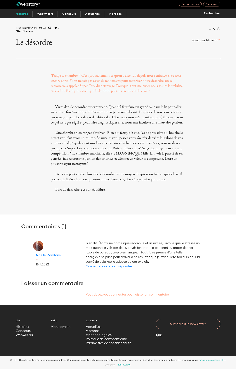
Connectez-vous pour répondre (109, 266)
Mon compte (60, 327)
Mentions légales (99, 335)
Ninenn (212, 40)
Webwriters (45, 14)
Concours (69, 14)
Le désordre (34, 42)
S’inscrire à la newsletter (188, 324)
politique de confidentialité (212, 360)
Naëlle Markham (48, 255)
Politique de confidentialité (106, 339)
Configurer (110, 364)
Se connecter (190, 4)
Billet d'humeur (24, 31)
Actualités (92, 14)
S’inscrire (212, 4)
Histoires (22, 14)
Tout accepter (124, 364)
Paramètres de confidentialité (108, 343)
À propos (115, 14)
